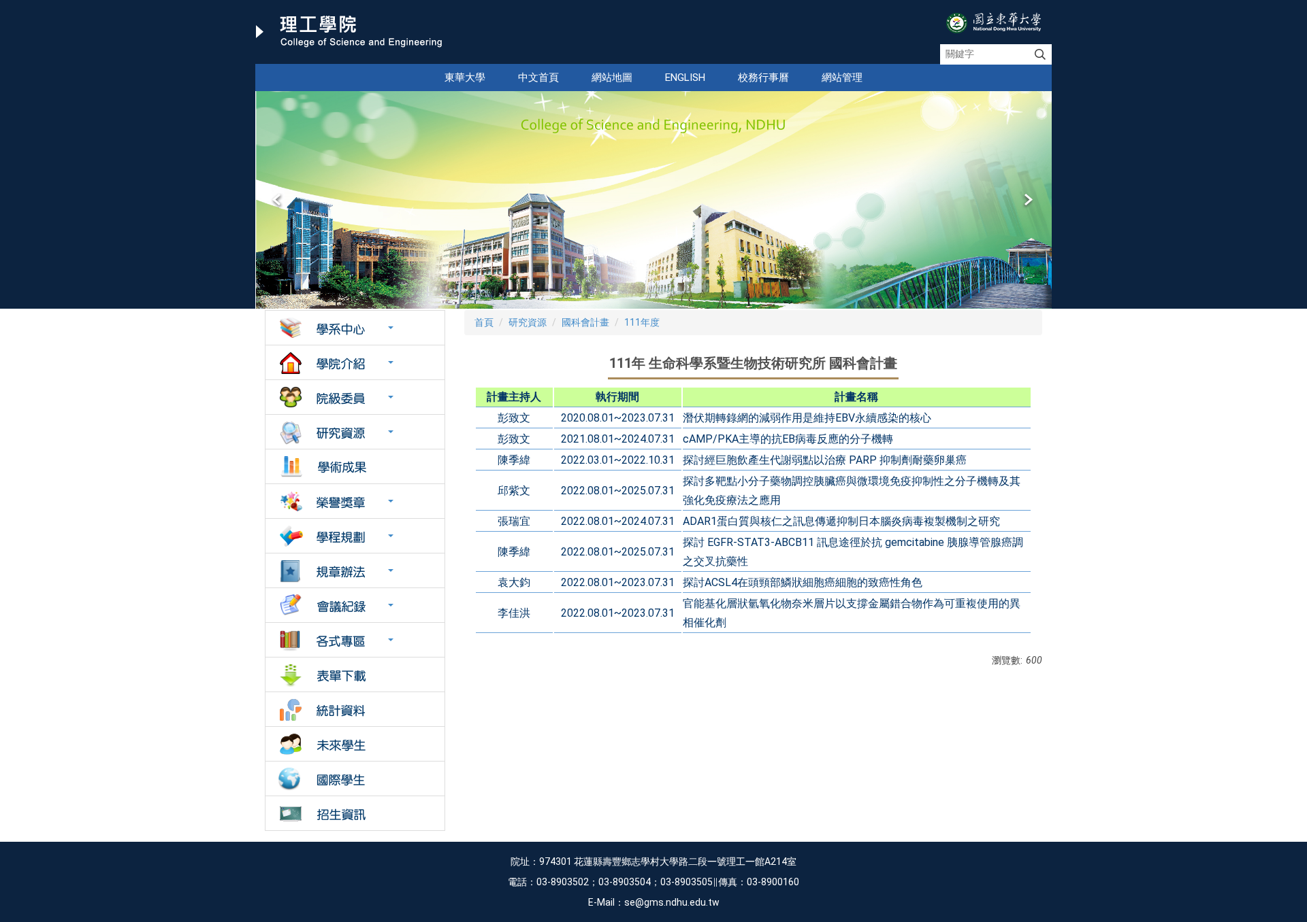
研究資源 (528, 322)
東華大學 (465, 77)
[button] (278, 200)
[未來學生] (355, 744)
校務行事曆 (763, 77)
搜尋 (1040, 54)
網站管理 (842, 77)
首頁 (484, 322)
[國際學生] (355, 779)
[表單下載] (355, 675)
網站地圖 (612, 77)
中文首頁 (538, 77)
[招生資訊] (355, 813)
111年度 (642, 322)
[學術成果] (355, 466)
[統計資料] (355, 709)
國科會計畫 (585, 322)
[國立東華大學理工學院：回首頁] (348, 32)
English (685, 77)
